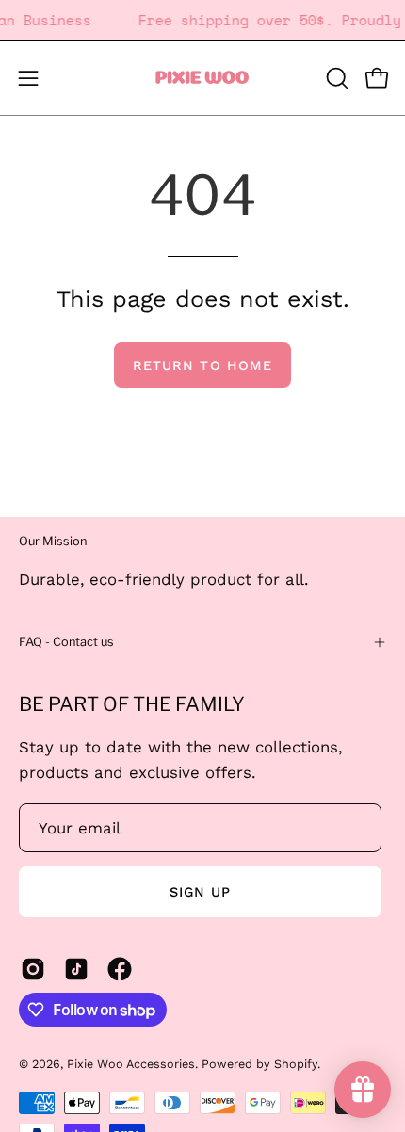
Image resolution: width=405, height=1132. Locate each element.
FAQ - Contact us (66, 642)
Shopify (295, 1064)
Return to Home (202, 365)
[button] (335, 78)
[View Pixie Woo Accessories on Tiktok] (76, 969)
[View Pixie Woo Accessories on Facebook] (119, 969)
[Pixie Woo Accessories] (202, 78)
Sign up (201, 891)
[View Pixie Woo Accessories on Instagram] (33, 969)
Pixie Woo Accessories (131, 1064)
